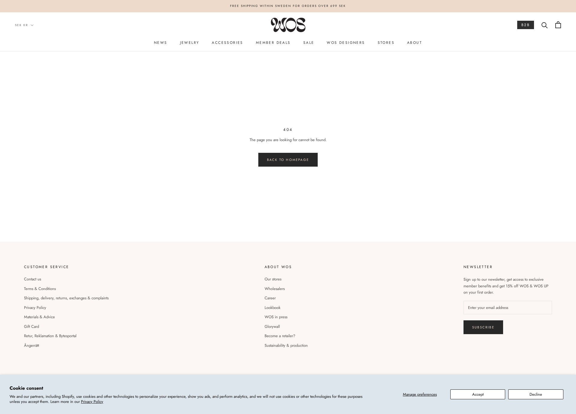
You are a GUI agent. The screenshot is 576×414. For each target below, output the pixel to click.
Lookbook (272, 307)
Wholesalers (275, 289)
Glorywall (272, 326)
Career (270, 298)
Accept (478, 394)
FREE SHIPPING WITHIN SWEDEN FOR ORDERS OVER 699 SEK (288, 6)
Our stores (273, 279)
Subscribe (483, 327)
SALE (308, 42)
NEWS (160, 42)
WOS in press (276, 317)
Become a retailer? (280, 336)
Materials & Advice (39, 317)
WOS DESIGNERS (346, 42)
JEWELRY (190, 42)
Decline (536, 394)
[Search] (545, 25)
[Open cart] (558, 24)
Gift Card (31, 326)
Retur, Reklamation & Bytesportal (50, 336)
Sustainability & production (286, 345)
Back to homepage (288, 159)
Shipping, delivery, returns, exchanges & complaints (66, 298)
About (414, 42)
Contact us (32, 279)
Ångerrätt (31, 345)
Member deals (273, 42)
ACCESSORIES (227, 42)
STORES (386, 42)
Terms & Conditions (40, 289)
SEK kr (21, 25)
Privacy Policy (92, 401)
